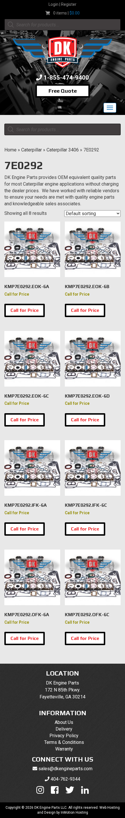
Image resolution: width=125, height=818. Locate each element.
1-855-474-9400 (66, 77)
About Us (64, 722)
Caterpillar (31, 150)
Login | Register (62, 4)
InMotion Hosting (74, 812)
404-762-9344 (65, 779)
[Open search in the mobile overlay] (62, 24)
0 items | (66, 13)
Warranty (64, 749)
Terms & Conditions (64, 742)
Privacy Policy (63, 735)
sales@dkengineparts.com (65, 768)
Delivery (64, 729)
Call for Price (24, 310)
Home (10, 150)
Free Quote (63, 91)
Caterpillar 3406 (63, 150)
